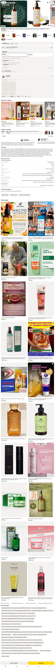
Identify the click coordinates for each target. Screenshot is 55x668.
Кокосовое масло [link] (4, 557)
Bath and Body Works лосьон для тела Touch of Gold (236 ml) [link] (13, 438)
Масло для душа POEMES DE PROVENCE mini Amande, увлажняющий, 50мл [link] (12, 598)
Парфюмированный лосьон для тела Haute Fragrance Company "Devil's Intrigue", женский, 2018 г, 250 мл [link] (14, 479)
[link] (24, 608)
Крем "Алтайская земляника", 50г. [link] (8, 317)
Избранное (27, 666)
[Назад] (2, 2)
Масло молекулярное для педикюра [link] (35, 518)
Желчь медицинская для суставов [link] (8, 277)
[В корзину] (13, 119)
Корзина (38, 666)
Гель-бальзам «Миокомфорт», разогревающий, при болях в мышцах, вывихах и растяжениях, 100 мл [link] (40, 318)
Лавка (16, 666)
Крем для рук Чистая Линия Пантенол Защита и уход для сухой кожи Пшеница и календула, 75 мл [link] (40, 278)
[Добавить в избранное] (50, 2)
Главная (5, 666)
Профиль (49, 666)
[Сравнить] (48, 2)
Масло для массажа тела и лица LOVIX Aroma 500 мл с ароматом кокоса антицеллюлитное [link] (22, 124)
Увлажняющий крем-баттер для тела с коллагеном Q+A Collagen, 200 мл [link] (39, 558)
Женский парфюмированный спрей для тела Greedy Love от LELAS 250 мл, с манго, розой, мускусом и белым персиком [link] (40, 598)
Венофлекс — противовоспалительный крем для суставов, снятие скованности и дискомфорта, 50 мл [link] (40, 399)
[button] (6, 35)
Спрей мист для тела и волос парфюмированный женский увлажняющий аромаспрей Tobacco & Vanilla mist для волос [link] (36, 124)
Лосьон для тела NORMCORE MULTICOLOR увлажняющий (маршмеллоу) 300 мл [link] (40, 479)
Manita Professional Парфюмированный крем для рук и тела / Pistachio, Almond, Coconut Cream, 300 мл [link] (40, 439)
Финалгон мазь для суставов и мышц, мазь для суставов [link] (12, 398)
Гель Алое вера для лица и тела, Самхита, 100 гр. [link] (11, 518)
